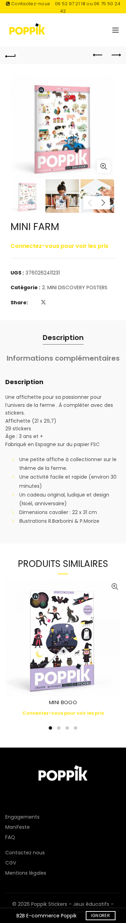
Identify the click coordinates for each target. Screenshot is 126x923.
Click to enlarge (103, 166)
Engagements (22, 816)
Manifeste (17, 827)
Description (63, 337)
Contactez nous (25, 852)
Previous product (98, 55)
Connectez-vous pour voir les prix (59, 246)
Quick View (114, 587)
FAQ (10, 837)
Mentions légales (25, 872)
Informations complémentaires (63, 358)
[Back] (10, 55)
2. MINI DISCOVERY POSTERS (74, 287)
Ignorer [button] (100, 915)
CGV (10, 862)
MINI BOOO (63, 702)
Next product (115, 55)
